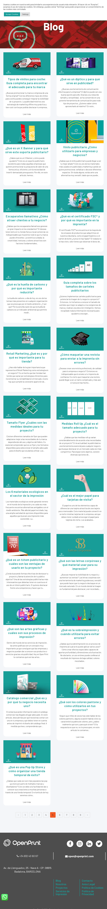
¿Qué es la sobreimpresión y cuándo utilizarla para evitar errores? (80, 633)
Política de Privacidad (88, 893)
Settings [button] (25, 14)
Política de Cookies (92, 887)
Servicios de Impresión (63, 893)
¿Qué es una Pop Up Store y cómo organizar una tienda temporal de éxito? (26, 771)
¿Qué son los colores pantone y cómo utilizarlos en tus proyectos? (80, 705)
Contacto (87, 880)
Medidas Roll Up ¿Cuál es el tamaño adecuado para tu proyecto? (80, 427)
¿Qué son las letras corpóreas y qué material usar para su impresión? (80, 564)
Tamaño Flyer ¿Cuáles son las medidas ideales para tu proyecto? (27, 426)
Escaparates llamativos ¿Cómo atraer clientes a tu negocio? (27, 218)
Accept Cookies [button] (12, 14)
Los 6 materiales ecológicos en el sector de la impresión (27, 493)
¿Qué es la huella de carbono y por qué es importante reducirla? (26, 288)
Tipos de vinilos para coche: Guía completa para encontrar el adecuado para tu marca (26, 83)
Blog (58, 880)
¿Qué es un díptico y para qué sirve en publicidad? (80, 81)
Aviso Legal (88, 884)
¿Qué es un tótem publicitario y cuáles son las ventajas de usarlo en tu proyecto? (27, 563)
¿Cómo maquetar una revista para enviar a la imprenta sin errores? (80, 358)
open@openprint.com (81, 856)
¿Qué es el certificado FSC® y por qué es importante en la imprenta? (80, 220)
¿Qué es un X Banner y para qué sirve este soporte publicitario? (26, 150)
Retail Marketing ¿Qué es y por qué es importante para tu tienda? (26, 357)
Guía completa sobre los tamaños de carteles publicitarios (80, 286)
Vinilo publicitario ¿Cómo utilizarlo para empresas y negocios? (80, 151)
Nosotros (61, 884)
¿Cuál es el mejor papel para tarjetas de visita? (80, 497)
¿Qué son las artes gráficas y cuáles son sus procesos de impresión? (27, 632)
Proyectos (61, 887)
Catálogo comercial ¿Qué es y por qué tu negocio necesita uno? (27, 702)
